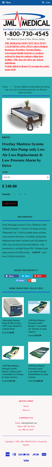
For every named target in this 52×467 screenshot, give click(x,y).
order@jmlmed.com (29, 423)
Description (25, 217)
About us (26, 410)
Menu (8, 3)
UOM (4, 172)
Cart (47, 3)
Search (26, 406)
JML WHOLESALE (29, 442)
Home (5, 87)
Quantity (6, 194)
